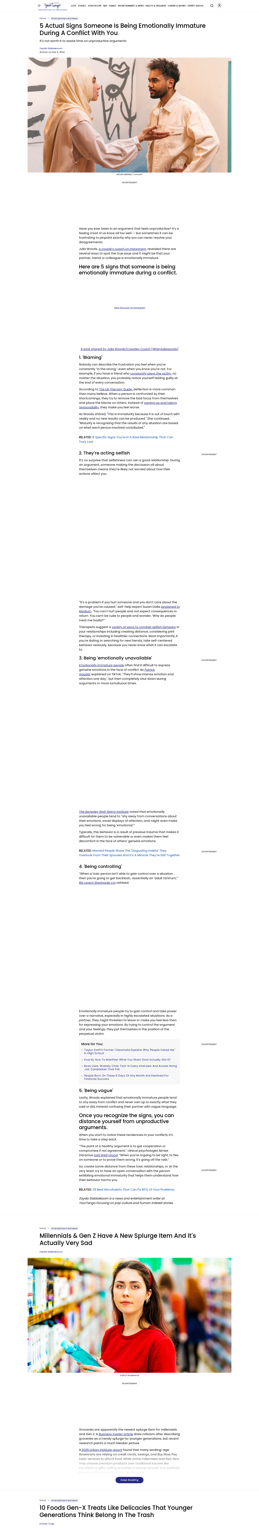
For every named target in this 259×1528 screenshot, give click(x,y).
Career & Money (177, 5)
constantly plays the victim (150, 373)
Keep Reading (129, 1480)
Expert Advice (195, 5)
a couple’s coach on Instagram (122, 249)
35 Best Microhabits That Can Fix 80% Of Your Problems (133, 1189)
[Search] (211, 5)
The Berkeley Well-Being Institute (104, 812)
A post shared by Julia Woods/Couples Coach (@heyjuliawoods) (130, 349)
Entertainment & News (131, 5)
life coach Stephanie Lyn (97, 883)
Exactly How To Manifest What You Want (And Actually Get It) (127, 1059)
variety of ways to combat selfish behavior (144, 627)
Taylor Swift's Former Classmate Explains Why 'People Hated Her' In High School (129, 1051)
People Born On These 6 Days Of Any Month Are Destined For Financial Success (126, 1077)
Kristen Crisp (47, 1523)
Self (105, 5)
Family (112, 5)
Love (73, 5)
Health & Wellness (155, 5)
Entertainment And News (64, 18)
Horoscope (94, 5)
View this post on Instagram (129, 307)
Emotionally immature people (101, 665)
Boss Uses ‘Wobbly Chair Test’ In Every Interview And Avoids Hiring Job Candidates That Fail (130, 1067)
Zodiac (82, 5)
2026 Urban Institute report (102, 1450)
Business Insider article (116, 1434)
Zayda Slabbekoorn (51, 48)
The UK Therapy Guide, (116, 389)
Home (43, 18)
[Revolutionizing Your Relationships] (53, 6)
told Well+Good (106, 1155)
